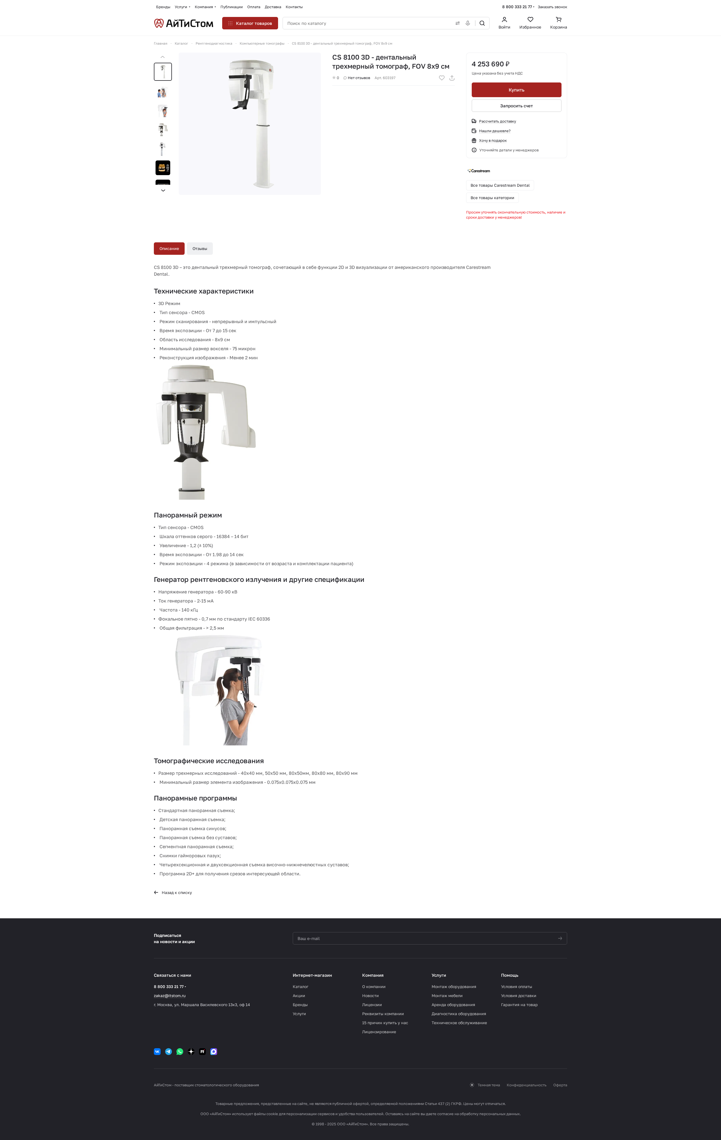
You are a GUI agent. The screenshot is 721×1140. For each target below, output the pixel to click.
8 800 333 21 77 (517, 6)
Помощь (509, 975)
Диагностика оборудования (459, 1013)
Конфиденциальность (527, 1085)
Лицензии (372, 1004)
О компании (374, 986)
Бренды (300, 1004)
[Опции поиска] (456, 23)
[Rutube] (202, 1051)
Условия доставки (518, 995)
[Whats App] (179, 1051)
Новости (370, 995)
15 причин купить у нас (385, 1022)
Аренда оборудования (453, 1004)
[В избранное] (442, 78)
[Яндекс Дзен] (191, 1051)
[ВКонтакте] (157, 1051)
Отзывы (200, 248)
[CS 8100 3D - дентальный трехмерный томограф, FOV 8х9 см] (250, 124)
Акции (299, 995)
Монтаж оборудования (454, 986)
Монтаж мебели (447, 995)
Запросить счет (516, 105)
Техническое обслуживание (459, 1022)
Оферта (560, 1085)
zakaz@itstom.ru (169, 995)
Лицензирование (379, 1031)
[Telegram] (168, 1051)
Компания (373, 975)
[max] (213, 1051)
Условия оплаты (516, 986)
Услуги (299, 1013)
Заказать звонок (552, 7)
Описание (169, 248)
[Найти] (482, 23)
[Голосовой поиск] (469, 23)
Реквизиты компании (383, 1013)
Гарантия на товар (519, 1004)
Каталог (300, 986)
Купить (517, 90)
